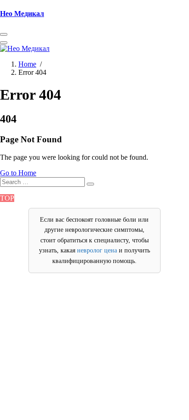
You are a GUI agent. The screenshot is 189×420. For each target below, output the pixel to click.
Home (27, 64)
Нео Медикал (22, 13)
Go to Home (18, 173)
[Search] (90, 184)
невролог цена (97, 250)
